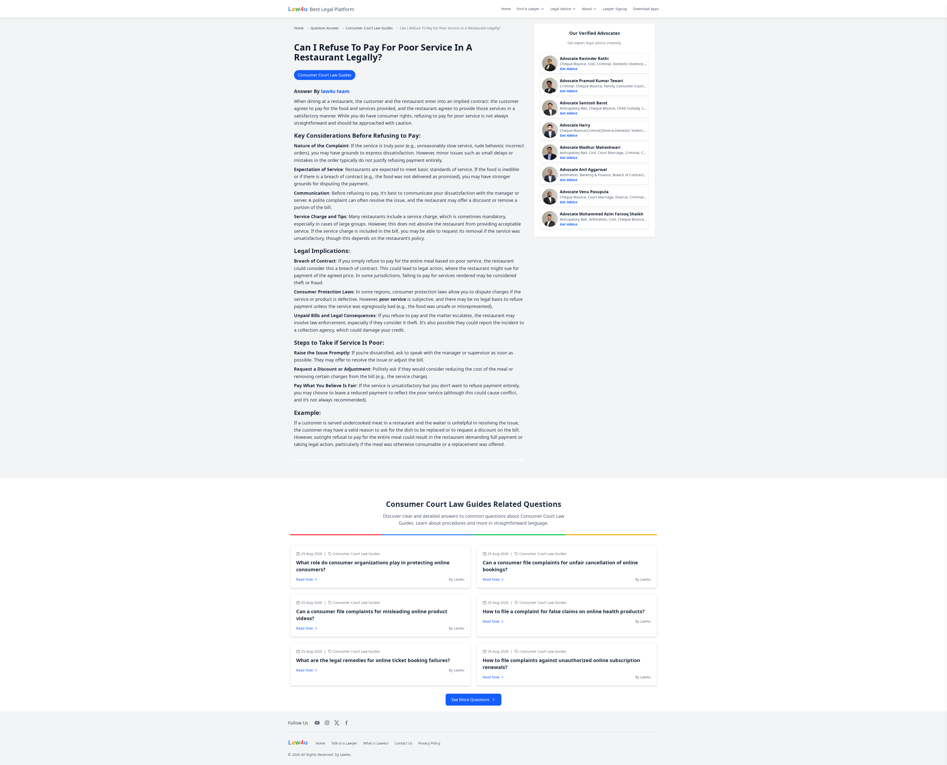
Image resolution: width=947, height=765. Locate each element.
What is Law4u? (376, 743)
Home (506, 8)
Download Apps (646, 8)
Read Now (304, 579)
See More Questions (471, 699)
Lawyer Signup (615, 8)
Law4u (345, 754)
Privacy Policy (429, 743)
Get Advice (568, 68)
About (587, 8)
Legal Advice (560, 8)
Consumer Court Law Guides (369, 28)
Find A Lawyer (528, 8)
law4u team (335, 91)
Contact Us (403, 743)
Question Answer (324, 28)
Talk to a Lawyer (344, 743)
